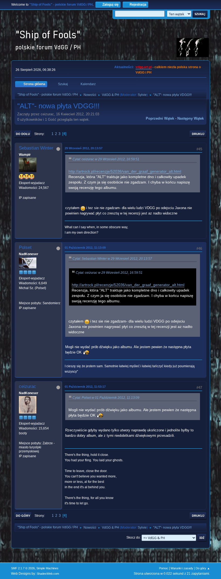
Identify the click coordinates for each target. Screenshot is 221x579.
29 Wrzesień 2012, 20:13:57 (83, 148)
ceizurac (27, 386)
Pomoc (163, 568)
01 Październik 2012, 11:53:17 (85, 386)
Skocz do (133, 537)
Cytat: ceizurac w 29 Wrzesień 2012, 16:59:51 (105, 159)
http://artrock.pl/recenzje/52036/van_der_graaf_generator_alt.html (124, 171)
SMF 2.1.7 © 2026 (23, 568)
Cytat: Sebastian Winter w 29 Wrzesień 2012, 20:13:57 (112, 259)
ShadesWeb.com (48, 573)
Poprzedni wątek (160, 118)
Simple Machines (47, 568)
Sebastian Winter (36, 148)
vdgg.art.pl (144, 67)
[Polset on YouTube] (21, 298)
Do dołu (23, 134)
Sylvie (142, 95)
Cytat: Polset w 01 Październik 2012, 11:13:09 (105, 398)
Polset (25, 247)
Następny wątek (190, 118)
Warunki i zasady (182, 568)
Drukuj (198, 134)
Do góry (23, 515)
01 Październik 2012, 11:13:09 (85, 247)
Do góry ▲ (203, 568)
